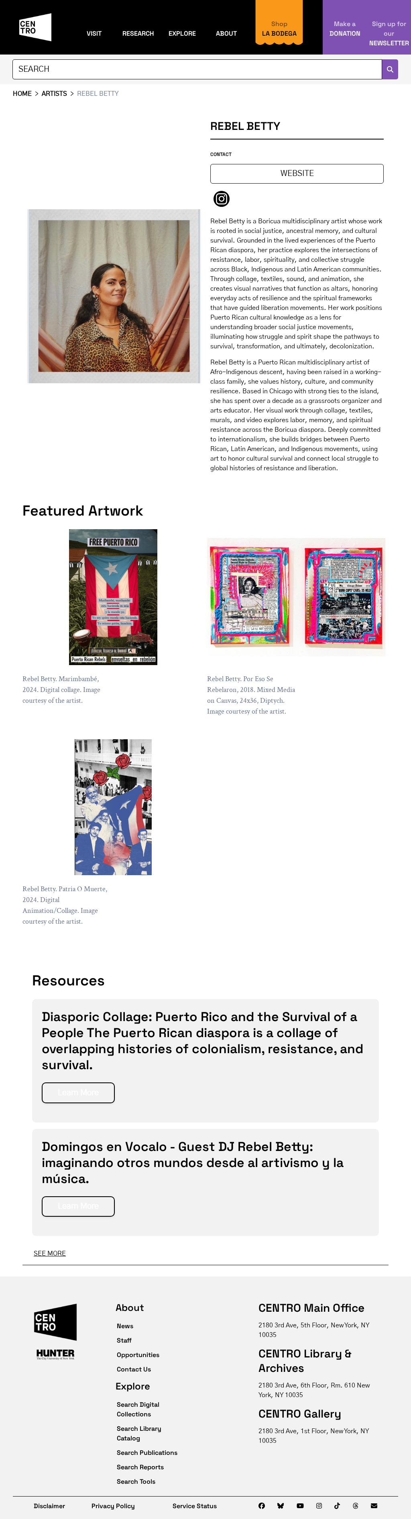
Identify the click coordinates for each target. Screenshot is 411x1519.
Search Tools (136, 1481)
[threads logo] (355, 1506)
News (125, 1326)
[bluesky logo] (280, 1506)
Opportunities (138, 1355)
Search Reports (140, 1467)
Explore (182, 33)
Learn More (78, 1093)
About (226, 33)
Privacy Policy (113, 1506)
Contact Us (134, 1369)
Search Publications (147, 1452)
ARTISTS (54, 94)
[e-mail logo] (374, 1506)
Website (297, 174)
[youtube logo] (300, 1506)
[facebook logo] (261, 1506)
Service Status (195, 1506)
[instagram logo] (319, 1506)
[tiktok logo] (337, 1506)
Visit (94, 33)
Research (138, 33)
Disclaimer (44, 1506)
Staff (124, 1340)
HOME (22, 94)
